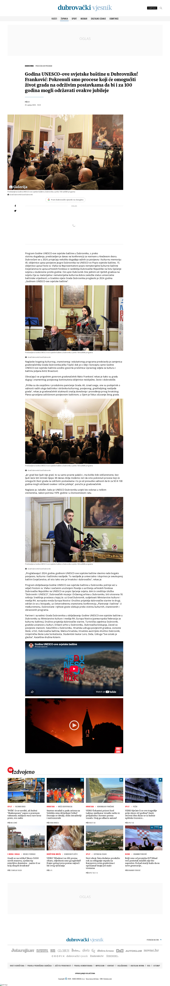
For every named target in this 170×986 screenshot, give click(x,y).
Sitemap (156, 965)
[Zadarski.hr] (97, 955)
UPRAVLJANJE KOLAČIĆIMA (85, 973)
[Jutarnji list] (22, 950)
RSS (148, 965)
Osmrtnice (114, 18)
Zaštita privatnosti (63, 965)
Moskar (84, 18)
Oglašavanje (122, 965)
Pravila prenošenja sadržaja (39, 965)
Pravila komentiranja (83, 965)
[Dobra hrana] (105, 950)
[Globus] (63, 950)
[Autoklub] (133, 950)
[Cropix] (58, 955)
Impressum (99, 965)
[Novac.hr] (151, 950)
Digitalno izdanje (98, 18)
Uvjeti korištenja (17, 965)
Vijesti (54, 18)
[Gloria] (86, 950)
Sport (74, 18)
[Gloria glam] (93, 950)
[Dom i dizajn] (120, 950)
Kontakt (110, 965)
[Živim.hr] (75, 950)
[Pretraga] (160, 8)
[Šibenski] (112, 955)
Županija (64, 18)
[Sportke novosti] (53, 950)
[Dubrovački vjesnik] (77, 955)
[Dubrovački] (85, 8)
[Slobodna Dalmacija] (42, 950)
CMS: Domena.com (106, 978)
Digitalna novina (137, 965)
